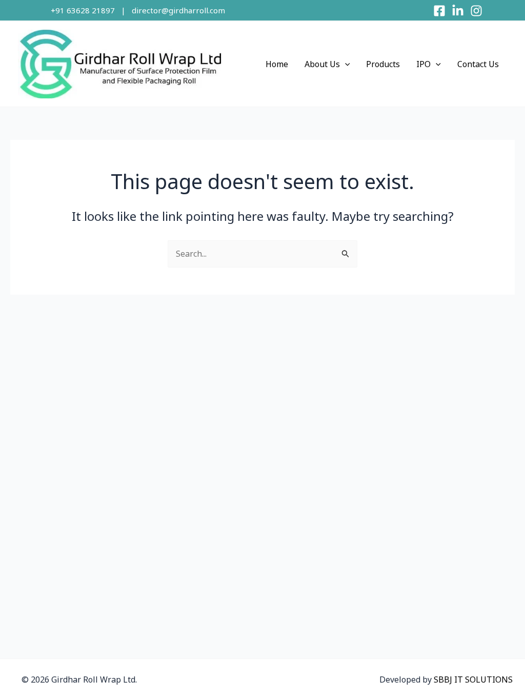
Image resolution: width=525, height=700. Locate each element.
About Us (322, 64)
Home (277, 64)
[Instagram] (476, 11)
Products (383, 64)
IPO (423, 64)
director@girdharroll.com (178, 10)
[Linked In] (458, 11)
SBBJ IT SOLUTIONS (473, 679)
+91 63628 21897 (83, 10)
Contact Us (478, 64)
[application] (345, 64)
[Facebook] (439, 11)
